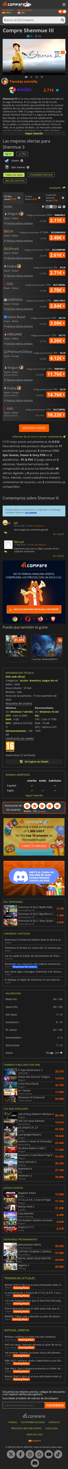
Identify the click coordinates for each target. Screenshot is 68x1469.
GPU (8, 723)
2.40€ (56, 238)
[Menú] (63, 5)
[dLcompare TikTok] (57, 1454)
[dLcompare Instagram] (29, 1454)
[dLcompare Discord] (34, 1463)
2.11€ (56, 220)
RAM (8, 719)
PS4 (24, 154)
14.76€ (55, 395)
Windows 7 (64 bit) (21, 711)
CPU (8, 715)
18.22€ (55, 415)
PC (10, 154)
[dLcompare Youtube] (47, 1454)
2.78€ (56, 290)
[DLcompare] (34, 1415)
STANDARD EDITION (41, 174)
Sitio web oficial (15, 676)
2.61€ (56, 255)
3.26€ (56, 341)
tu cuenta (31, 512)
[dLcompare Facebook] (19, 1454)
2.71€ (56, 273)
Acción (24, 680)
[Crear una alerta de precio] (62, 53)
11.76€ (55, 374)
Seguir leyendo (34, 133)
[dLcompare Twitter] (10, 1454)
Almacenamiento (16, 730)
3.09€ (56, 323)
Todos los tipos (14, 174)
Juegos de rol (50, 680)
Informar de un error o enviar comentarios (38, 436)
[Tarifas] (51, 207)
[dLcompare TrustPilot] (38, 1454)
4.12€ (56, 358)
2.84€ (56, 306)
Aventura (35, 680)
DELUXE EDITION (15, 180)
